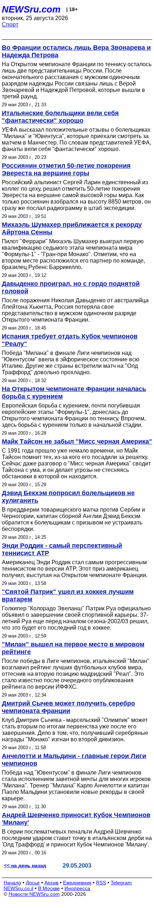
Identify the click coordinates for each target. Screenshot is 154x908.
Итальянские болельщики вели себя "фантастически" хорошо (60, 116)
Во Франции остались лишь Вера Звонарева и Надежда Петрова (76, 51)
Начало (12, 882)
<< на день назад (25, 865)
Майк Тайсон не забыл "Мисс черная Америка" (77, 441)
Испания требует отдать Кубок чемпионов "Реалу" (70, 340)
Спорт (10, 24)
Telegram (121, 882)
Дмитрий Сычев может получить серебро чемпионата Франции (68, 707)
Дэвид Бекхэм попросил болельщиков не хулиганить (68, 496)
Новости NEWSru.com (34, 894)
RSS (101, 882)
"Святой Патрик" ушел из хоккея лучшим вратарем (68, 595)
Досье (33, 882)
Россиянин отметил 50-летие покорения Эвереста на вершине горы (66, 169)
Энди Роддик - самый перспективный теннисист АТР (62, 549)
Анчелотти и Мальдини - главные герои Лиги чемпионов (74, 759)
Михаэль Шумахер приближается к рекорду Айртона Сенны (72, 228)
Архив (51, 882)
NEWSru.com (31, 9)
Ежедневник (77, 882)
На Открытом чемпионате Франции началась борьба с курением (74, 392)
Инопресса (77, 888)
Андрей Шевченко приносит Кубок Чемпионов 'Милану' (76, 818)
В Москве (49, 888)
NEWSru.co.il (18, 888)
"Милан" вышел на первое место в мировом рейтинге (73, 648)
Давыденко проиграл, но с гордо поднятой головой (71, 287)
